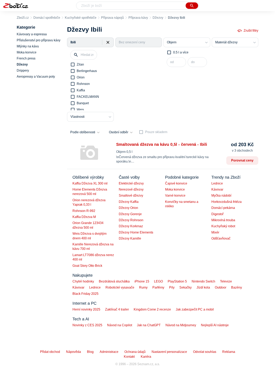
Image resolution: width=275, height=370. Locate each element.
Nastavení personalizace (169, 351)
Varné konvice (175, 195)
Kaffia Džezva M (84, 217)
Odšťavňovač (221, 238)
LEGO (158, 281)
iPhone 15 (141, 281)
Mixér (215, 232)
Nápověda (73, 351)
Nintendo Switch (203, 281)
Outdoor (220, 287)
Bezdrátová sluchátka (114, 281)
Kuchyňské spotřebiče (80, 17)
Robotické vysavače (119, 287)
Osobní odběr (118, 132)
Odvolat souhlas (204, 351)
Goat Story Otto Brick (87, 265)
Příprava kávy (138, 17)
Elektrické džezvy (131, 183)
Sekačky (185, 287)
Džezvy (158, 17)
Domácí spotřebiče (46, 17)
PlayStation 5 (177, 281)
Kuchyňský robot (223, 226)
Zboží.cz (23, 17)
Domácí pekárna (223, 207)
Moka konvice (175, 189)
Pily (172, 287)
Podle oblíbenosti (82, 132)
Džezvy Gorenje (130, 214)
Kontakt (129, 356)
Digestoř (217, 214)
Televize (226, 281)
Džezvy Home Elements (136, 232)
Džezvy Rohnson (131, 220)
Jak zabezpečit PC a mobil (195, 309)
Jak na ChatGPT (149, 325)
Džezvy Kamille (130, 238)
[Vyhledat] (192, 5)
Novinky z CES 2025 (87, 325)
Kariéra (146, 356)
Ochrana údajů (135, 351)
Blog (90, 351)
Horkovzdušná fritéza (226, 201)
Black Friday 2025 (85, 293)
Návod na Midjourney (180, 325)
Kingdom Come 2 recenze (152, 309)
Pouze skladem (156, 132)
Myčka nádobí (221, 195)
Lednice (217, 183)
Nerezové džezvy (131, 189)
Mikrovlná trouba (223, 220)
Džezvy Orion (128, 207)
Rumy (143, 287)
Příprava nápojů (112, 17)
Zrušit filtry (251, 30)
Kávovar (217, 189)
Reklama (228, 351)
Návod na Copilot (119, 325)
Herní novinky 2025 (86, 309)
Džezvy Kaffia (129, 201)
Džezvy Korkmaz (131, 226)
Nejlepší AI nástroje (215, 325)
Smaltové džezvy (131, 195)
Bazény (236, 287)
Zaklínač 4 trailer (117, 309)
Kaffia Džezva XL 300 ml (90, 183)
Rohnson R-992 (83, 211)
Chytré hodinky (83, 281)
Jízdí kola (203, 287)
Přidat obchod (50, 351)
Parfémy (158, 287)
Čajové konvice (176, 183)
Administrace (109, 351)
